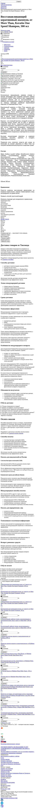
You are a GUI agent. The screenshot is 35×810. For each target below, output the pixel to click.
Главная (3, 3)
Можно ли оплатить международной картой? (15, 573)
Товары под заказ (6, 774)
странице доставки (7, 259)
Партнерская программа (8, 782)
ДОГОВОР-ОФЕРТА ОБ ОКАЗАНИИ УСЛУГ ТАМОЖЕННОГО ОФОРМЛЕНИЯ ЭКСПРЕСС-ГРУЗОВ (15, 748)
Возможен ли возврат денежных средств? (14, 579)
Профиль (3, 779)
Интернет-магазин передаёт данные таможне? (15, 411)
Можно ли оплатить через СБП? (11, 570)
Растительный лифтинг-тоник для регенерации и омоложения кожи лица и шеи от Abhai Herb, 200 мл (16, 626)
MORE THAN (9, 32)
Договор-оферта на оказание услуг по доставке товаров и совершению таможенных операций (17, 752)
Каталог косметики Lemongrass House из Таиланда (15, 773)
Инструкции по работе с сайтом (10, 756)
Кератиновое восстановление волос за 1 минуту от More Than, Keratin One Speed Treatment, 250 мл (17, 592)
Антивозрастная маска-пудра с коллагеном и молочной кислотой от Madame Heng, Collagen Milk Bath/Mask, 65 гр (17, 713)
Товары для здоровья (7, 768)
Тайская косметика (6, 4)
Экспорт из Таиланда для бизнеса (10, 764)
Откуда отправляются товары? (11, 406)
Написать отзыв (5, 234)
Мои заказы (4, 781)
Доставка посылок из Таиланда (10, 762)
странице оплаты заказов (16, 433)
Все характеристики (6, 65)
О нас (2, 757)
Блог (2, 765)
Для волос (4, 6)
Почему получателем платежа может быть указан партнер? (16, 577)
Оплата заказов (5, 759)
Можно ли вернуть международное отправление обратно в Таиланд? (15, 414)
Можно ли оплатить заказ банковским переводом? (16, 575)
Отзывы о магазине (6, 761)
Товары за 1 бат (5, 771)
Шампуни (3, 8)
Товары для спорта (6, 776)
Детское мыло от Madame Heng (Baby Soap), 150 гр (15, 676)
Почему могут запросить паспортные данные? (15, 409)
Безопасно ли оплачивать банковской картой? (15, 572)
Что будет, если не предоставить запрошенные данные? (18, 412)
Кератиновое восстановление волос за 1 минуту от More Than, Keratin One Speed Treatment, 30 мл (17, 609)
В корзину (3, 72)
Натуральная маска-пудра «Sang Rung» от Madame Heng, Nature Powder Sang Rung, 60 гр (17, 661)
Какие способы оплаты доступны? (12, 569)
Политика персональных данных (10, 744)
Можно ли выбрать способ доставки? (13, 407)
